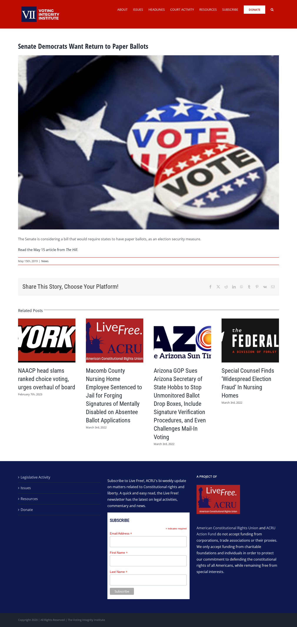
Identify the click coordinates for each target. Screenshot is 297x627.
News (44, 261)
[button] (272, 9)
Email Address (121, 533)
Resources (29, 498)
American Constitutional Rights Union (227, 528)
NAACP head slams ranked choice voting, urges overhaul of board (46, 379)
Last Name (118, 572)
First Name (119, 553)
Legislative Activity (35, 477)
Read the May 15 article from (47, 249)
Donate (27, 509)
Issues (26, 487)
